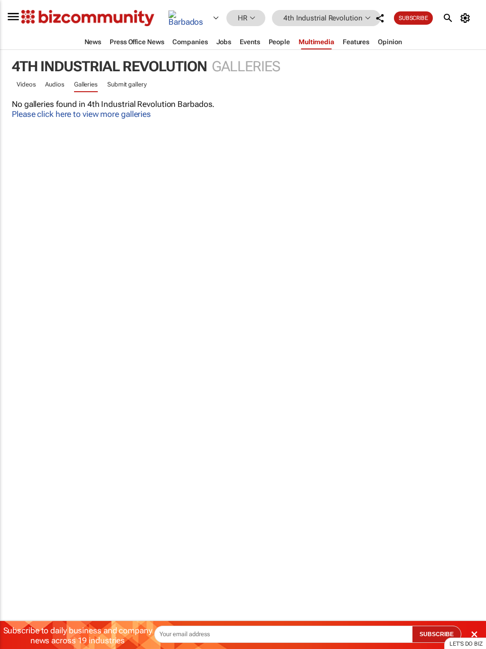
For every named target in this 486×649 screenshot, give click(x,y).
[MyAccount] (466, 18)
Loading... (18, 453)
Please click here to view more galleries (81, 114)
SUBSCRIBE (437, 634)
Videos (26, 84)
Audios (54, 84)
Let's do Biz (466, 643)
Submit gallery (127, 84)
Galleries (86, 84)
